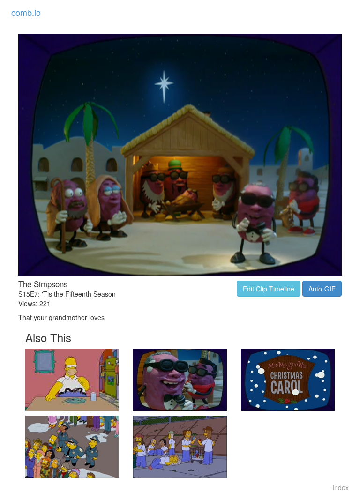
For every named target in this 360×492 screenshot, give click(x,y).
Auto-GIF (322, 288)
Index (340, 487)
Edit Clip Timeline (268, 288)
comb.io (26, 12)
